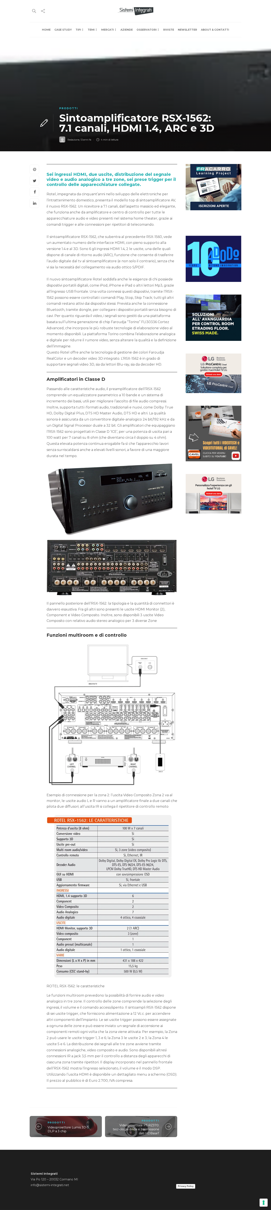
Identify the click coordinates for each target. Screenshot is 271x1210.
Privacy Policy (186, 1186)
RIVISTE (168, 29)
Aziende (126, 29)
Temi (91, 29)
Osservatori (147, 29)
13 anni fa (85, 139)
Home (46, 29)
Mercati (107, 29)
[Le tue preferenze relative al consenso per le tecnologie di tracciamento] (264, 1203)
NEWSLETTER (187, 29)
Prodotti (68, 108)
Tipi (78, 29)
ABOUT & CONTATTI (215, 29)
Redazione (73, 139)
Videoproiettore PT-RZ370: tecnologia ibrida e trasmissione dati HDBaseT (136, 1129)
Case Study (63, 29)
